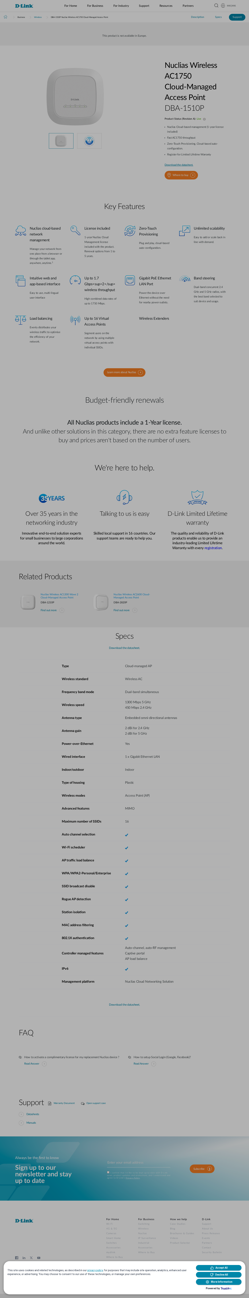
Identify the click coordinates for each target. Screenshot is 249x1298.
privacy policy (95, 1270)
